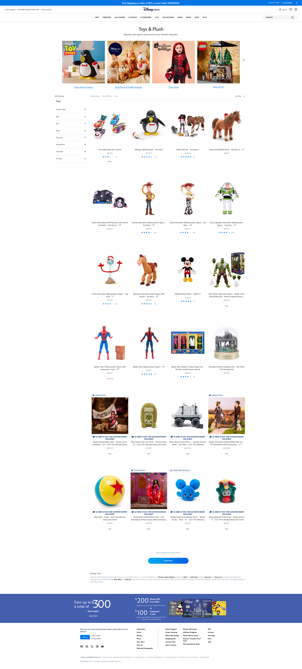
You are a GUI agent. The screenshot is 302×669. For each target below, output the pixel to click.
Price (57, 131)
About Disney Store (190, 636)
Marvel (140, 645)
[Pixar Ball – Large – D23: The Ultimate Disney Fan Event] (110, 491)
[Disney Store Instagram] (86, 646)
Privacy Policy (96, 638)
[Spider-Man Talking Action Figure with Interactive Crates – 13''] (110, 343)
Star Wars (141, 642)
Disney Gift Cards (190, 629)
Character (59, 152)
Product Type (60, 109)
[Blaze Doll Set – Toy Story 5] (188, 125)
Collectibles (168, 17)
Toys (157, 17)
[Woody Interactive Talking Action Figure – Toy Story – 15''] (149, 198)
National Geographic (145, 648)
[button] (58, 60)
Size (57, 124)
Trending (107, 17)
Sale (205, 17)
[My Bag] (295, 9)
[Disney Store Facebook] (81, 646)
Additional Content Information (122, 657)
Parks (188, 17)
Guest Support (10, 10)
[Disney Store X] (92, 646)
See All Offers (287, 3)
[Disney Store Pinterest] (97, 646)
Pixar (139, 639)
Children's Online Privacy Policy (187, 657)
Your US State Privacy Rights (153, 657)
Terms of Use (107, 657)
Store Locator (47, 10)
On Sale (59, 159)
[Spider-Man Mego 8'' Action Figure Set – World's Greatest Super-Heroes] (188, 343)
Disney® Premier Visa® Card (28, 10)
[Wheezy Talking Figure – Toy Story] (149, 125)
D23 (209, 629)
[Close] (296, 4)
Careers (211, 632)
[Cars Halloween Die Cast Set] (110, 125)
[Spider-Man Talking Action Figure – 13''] (149, 343)
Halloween (120, 17)
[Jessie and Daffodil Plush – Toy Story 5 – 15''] (226, 125)
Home (180, 17)
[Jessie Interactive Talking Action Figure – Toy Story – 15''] (188, 198)
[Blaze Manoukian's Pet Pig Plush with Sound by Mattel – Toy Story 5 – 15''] (110, 198)
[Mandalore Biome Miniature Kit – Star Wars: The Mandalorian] (226, 343)
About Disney (204, 657)
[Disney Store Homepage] (151, 9)
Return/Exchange (172, 636)
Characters (141, 629)
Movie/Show (60, 145)
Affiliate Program (190, 632)
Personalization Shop (191, 644)
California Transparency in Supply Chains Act (107, 661)
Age (57, 117)
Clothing (132, 17)
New (97, 17)
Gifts (197, 17)
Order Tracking (171, 632)
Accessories (145, 17)
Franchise (59, 138)
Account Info (170, 642)
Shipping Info (171, 639)
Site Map (211, 636)
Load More (168, 561)
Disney (139, 636)
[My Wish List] (290, 9)
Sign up (85, 637)
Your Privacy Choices (170, 657)
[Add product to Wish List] (126, 105)
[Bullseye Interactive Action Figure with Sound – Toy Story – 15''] (149, 270)
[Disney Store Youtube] (102, 646)
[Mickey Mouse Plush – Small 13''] (188, 270)
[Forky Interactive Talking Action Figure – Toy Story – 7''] (110, 270)
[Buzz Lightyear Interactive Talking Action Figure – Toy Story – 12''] (226, 198)
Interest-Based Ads (86, 661)
